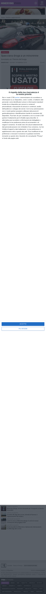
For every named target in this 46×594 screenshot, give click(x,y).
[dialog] (23, 297)
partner (17, 97)
